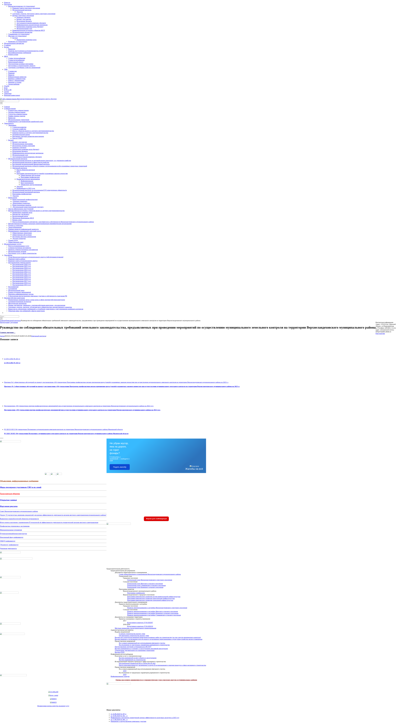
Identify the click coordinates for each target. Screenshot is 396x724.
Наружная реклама (9, 506)
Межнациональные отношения (11, 530)
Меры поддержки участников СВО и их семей (20, 487)
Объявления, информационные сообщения (19, 481)
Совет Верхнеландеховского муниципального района (19, 511)
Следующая (13, 322)
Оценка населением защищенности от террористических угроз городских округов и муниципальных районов (156, 680)
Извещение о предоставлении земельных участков (128, 721)
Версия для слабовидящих (156, 519)
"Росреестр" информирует (9, 545)
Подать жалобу (119, 467)
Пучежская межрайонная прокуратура (13, 533)
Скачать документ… (7, 332)
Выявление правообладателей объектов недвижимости (19, 519)
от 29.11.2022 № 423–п (12, 359)
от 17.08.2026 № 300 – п (119, 719)
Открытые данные (8, 500)
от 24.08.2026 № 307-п (118, 714)
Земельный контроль (38, 336)
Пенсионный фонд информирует (11, 537)
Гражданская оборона (10, 494)
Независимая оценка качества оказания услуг (53, 706)
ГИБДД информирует (7, 541)
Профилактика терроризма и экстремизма (14, 526)
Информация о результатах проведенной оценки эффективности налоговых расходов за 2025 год (145, 718)
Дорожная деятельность (8, 548)
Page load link (380, 333)
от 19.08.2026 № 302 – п (119, 716)
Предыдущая (4, 322)
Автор (2, 336)
